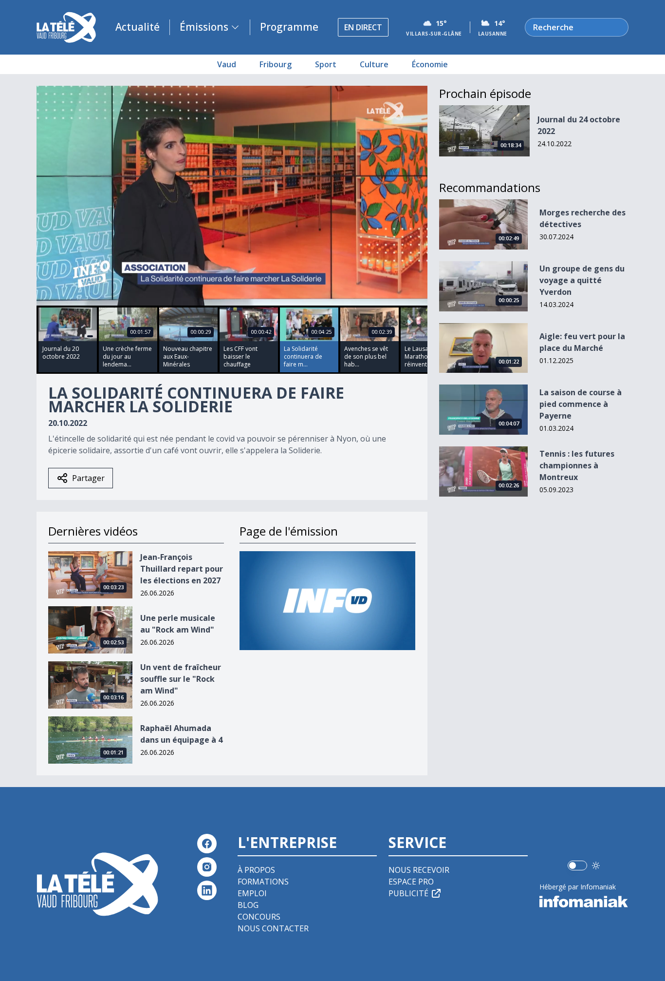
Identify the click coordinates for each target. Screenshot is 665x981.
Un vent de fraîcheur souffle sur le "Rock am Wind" (180, 679)
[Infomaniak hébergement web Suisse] (583, 901)
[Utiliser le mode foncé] (596, 865)
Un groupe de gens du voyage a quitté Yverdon (582, 280)
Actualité (137, 27)
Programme (289, 27)
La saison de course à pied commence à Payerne (580, 404)
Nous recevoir (418, 870)
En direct (363, 27)
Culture (374, 64)
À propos (256, 870)
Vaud (226, 64)
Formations (263, 881)
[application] (232, 196)
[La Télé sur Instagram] (207, 867)
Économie (430, 64)
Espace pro (411, 881)
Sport (325, 64)
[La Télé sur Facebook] (207, 843)
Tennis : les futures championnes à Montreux (576, 465)
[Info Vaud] (327, 600)
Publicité (408, 893)
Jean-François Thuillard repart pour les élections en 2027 (181, 569)
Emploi (252, 893)
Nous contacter (273, 928)
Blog (248, 905)
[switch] (577, 865)
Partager (88, 478)
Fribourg (275, 64)
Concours (259, 916)
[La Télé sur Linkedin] (207, 890)
